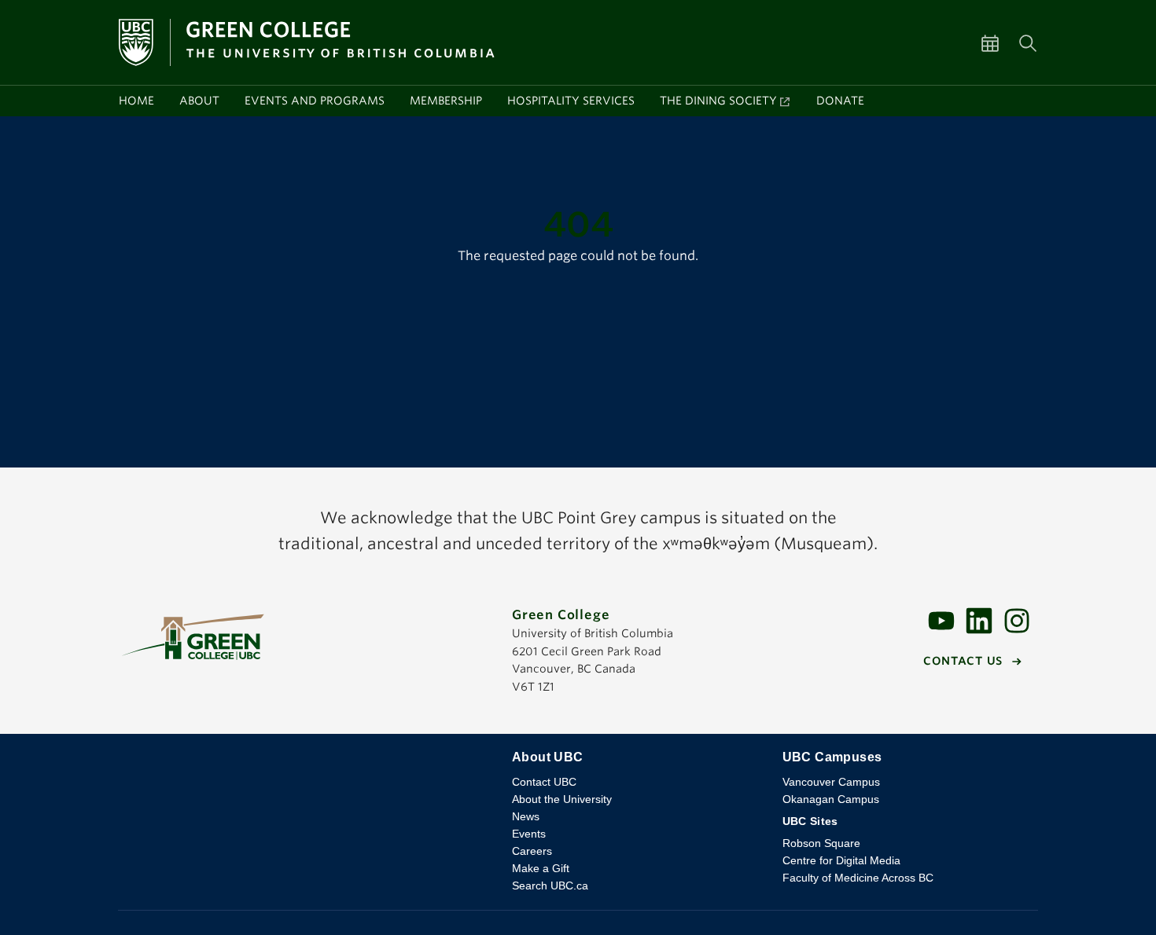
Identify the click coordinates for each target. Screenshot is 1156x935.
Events (529, 833)
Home (136, 100)
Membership (446, 100)
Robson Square (821, 843)
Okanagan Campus (830, 799)
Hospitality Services (571, 100)
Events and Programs (315, 100)
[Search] (1027, 42)
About (199, 100)
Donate (840, 100)
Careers (532, 851)
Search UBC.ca (550, 885)
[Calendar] (999, 42)
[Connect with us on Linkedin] (979, 619)
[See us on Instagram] (1017, 619)
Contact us (963, 660)
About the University (562, 799)
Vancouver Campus (831, 782)
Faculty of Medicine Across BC (857, 877)
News (525, 816)
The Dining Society (718, 100)
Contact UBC (544, 782)
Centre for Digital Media (841, 860)
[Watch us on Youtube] (941, 619)
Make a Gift (540, 868)
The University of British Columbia (302, 769)
